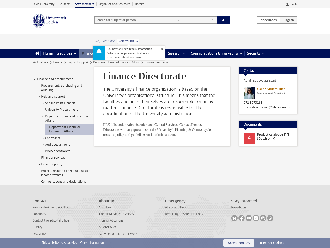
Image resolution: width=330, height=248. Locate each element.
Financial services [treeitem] (53, 158)
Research (174, 53)
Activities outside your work (118, 234)
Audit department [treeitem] (57, 145)
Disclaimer (40, 234)
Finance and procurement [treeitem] (55, 79)
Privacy (37, 227)
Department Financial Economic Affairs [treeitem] (67, 118)
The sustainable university (116, 214)
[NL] (268, 20)
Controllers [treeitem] (52, 138)
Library (139, 4)
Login (294, 4)
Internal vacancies (111, 220)
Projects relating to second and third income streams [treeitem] (66, 173)
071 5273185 (253, 103)
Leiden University (43, 4)
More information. (92, 243)
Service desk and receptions (52, 207)
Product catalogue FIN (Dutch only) (273, 136)
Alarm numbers (175, 207)
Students (64, 4)
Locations (39, 214)
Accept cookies (239, 243)
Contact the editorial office (51, 220)
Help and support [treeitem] (53, 96)
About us (105, 207)
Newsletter (238, 207)
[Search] (223, 20)
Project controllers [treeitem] (57, 151)
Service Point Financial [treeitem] (60, 103)
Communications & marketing (214, 53)
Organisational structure (114, 4)
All (180, 20)
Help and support (77, 62)
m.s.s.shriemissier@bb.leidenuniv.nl (268, 107)
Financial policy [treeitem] (51, 164)
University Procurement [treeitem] (61, 110)
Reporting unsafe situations (184, 214)
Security (253, 53)
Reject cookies (273, 243)
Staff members (84, 4)
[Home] (36, 53)
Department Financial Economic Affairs (116, 62)
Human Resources (57, 53)
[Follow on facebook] (241, 218)
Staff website (40, 62)
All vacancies (107, 227)
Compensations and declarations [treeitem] (63, 182)
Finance (87, 53)
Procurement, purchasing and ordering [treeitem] (61, 87)
